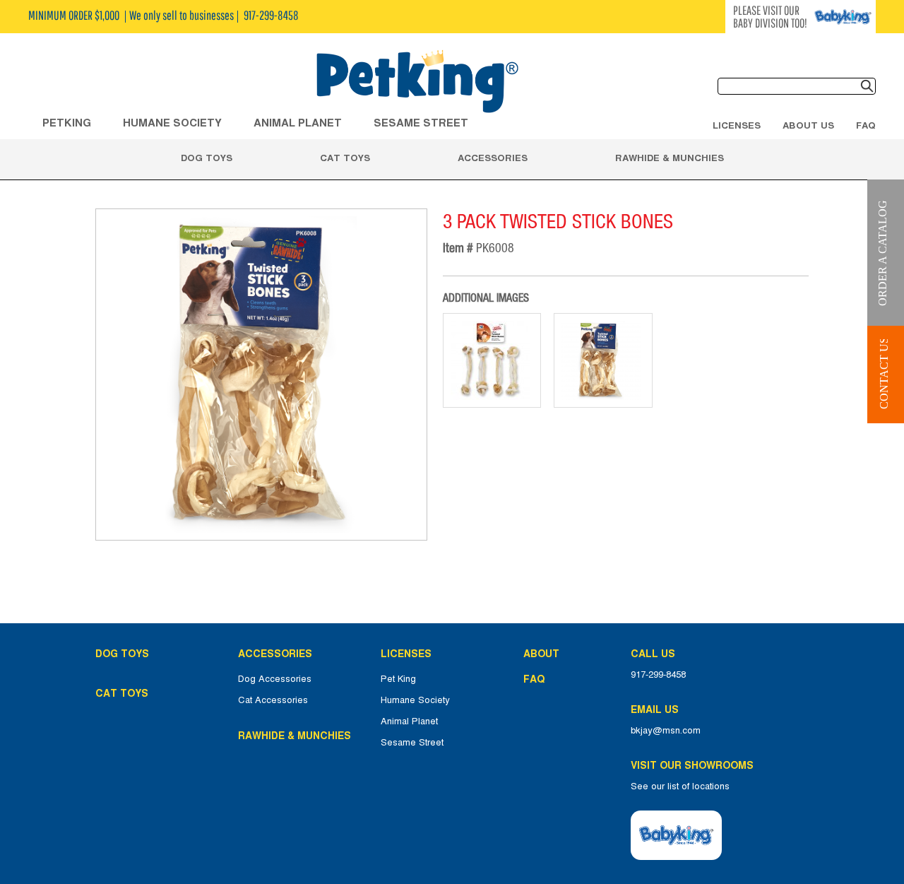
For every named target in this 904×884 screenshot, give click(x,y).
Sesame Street (421, 122)
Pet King (398, 679)
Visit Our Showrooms (695, 765)
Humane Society (415, 700)
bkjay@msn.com (666, 730)
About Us (808, 125)
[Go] (867, 86)
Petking (66, 122)
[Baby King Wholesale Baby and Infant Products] (417, 82)
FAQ (866, 125)
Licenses (737, 125)
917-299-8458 (658, 674)
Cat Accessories (273, 700)
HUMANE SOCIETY (172, 122)
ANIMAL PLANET (298, 122)
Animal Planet (409, 721)
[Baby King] (676, 835)
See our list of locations (680, 786)
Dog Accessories (274, 679)
